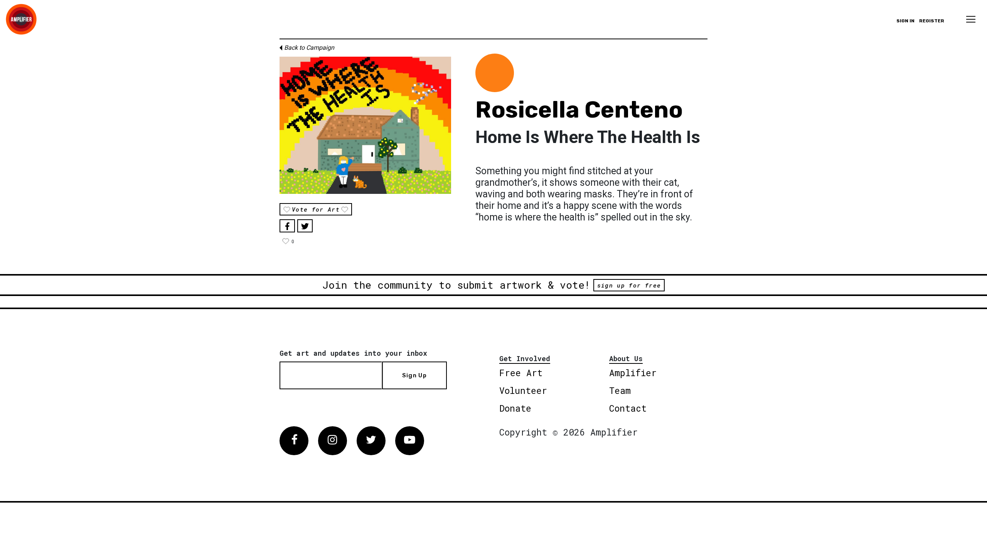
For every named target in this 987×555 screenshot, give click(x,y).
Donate (515, 408)
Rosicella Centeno (579, 109)
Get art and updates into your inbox (353, 353)
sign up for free (629, 285)
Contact (628, 408)
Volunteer (523, 390)
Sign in (905, 21)
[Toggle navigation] (970, 19)
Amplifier (633, 372)
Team (620, 390)
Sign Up (414, 375)
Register (931, 21)
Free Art (520, 372)
